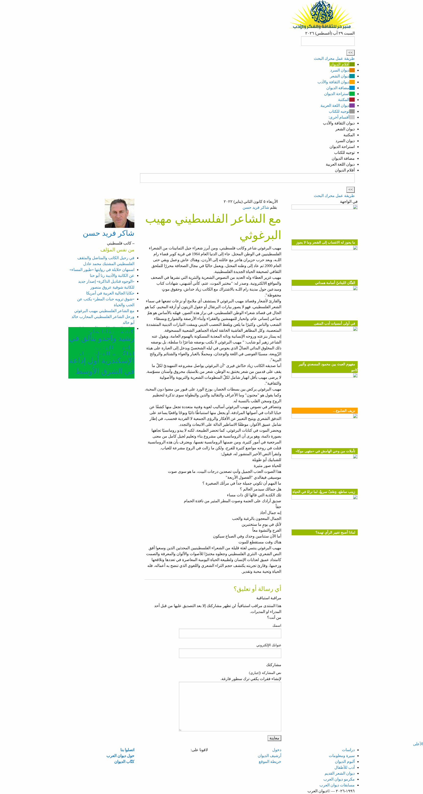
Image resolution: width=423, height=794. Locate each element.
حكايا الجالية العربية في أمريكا (110, 293)
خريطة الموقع (270, 761)
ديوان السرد (339, 70)
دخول (276, 750)
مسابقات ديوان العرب (337, 785)
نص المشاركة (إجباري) (265, 673)
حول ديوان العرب (120, 756)
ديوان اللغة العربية (334, 105)
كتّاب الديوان (124, 761)
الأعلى (418, 744)
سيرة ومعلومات (342, 756)
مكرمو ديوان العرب (339, 779)
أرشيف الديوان (269, 756)
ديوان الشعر (339, 76)
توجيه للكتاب (339, 111)
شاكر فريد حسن (256, 207)
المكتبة (343, 100)
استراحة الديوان (336, 94)
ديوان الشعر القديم (340, 773)
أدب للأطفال (344, 767)
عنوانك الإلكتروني (268, 645)
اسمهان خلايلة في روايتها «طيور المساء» (102, 270)
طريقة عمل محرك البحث (334, 58)
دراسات (348, 750)
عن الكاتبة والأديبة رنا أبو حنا (112, 275)
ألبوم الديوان (345, 761)
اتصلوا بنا (127, 750)
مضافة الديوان (337, 88)
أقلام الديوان (339, 64)
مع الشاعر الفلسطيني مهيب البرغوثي (104, 311)
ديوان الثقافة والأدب (333, 82)
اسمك (276, 625)
